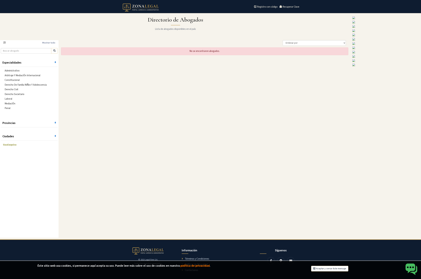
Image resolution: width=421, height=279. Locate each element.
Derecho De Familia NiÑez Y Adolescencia (26, 85)
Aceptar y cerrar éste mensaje (331, 268)
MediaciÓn (10, 103)
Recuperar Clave (290, 7)
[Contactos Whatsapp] (411, 269)
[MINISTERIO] (385, 17)
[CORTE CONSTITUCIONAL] (385, 65)
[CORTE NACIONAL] (385, 39)
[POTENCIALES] (385, 22)
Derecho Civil (11, 89)
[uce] (385, 43)
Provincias (8, 123)
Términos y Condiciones (196, 259)
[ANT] (385, 30)
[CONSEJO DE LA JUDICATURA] (385, 26)
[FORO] (385, 35)
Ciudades (8, 136)
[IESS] (385, 47)
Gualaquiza (9, 144)
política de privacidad (195, 266)
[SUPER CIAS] (385, 56)
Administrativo (12, 70)
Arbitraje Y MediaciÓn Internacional (22, 75)
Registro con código (267, 7)
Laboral (8, 99)
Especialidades (11, 63)
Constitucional (12, 80)
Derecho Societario (14, 94)
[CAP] (385, 52)
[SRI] (385, 60)
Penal (7, 108)
